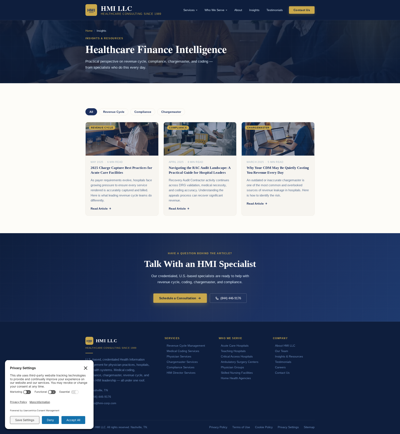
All (91, 111)
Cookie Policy (264, 427)
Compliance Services (180, 367)
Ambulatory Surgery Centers (239, 362)
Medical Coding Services (183, 351)
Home (88, 30)
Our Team (281, 351)
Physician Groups (232, 367)
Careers (280, 367)
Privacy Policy (218, 427)
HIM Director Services (181, 372)
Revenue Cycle (113, 111)
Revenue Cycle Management (186, 345)
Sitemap (309, 427)
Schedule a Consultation (177, 298)
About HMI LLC (285, 345)
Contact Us (302, 10)
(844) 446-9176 (230, 298)
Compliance (142, 111)
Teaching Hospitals (233, 351)
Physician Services (179, 356)
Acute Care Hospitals (235, 345)
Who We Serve (214, 10)
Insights (254, 10)
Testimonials (274, 10)
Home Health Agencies (236, 378)
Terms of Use (241, 427)
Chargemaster (171, 111)
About (238, 10)
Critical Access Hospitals (237, 356)
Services (189, 10)
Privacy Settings (288, 427)
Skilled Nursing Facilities (237, 372)
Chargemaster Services (182, 362)
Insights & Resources (289, 356)
